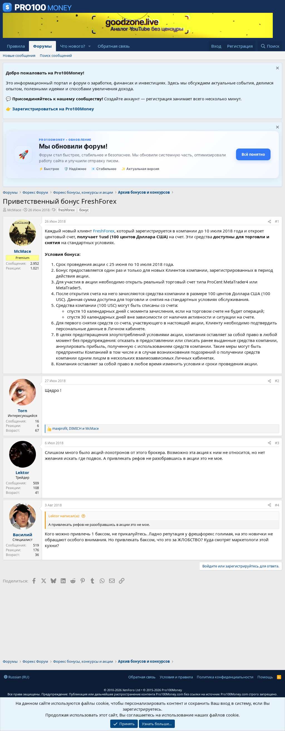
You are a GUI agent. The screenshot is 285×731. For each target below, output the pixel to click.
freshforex (66, 210)
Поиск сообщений (56, 55)
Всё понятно (253, 154)
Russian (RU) (18, 676)
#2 (277, 380)
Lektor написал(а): (64, 515)
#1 (277, 221)
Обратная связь (114, 46)
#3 (277, 443)
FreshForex (103, 231)
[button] (90, 46)
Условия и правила (176, 676)
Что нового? (72, 46)
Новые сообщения (19, 55)
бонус (84, 210)
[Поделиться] (269, 221)
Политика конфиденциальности (225, 676)
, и (75, 428)
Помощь (265, 676)
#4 (277, 505)
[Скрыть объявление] (276, 69)
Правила (16, 46)
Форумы (42, 46)
